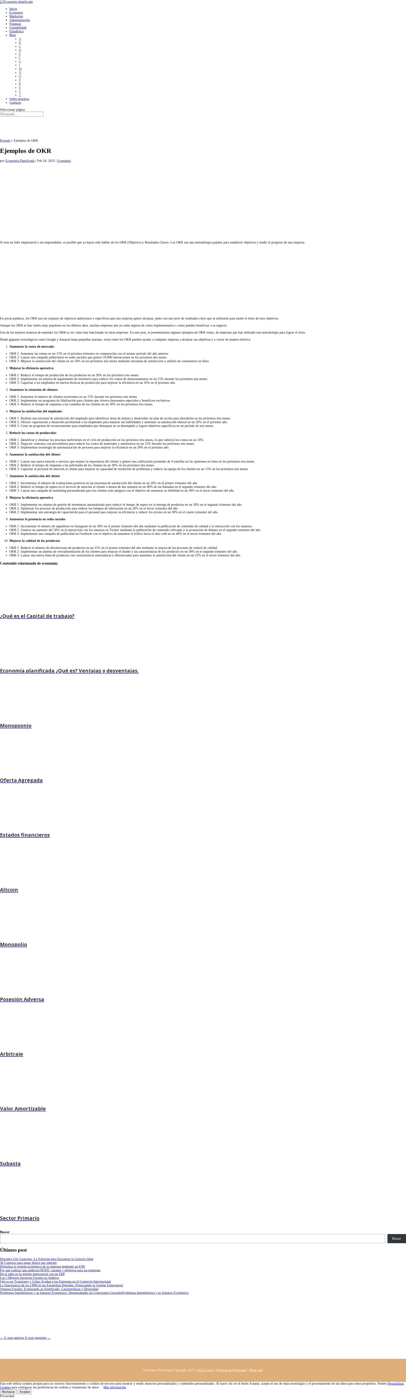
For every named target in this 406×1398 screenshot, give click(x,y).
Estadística (16, 31)
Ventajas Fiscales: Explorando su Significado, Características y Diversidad (49, 1289)
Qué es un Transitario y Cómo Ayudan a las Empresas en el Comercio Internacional (55, 1281)
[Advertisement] (141, 204)
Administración (19, 20)
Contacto (15, 102)
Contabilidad (17, 27)
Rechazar (8, 1392)
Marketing (16, 16)
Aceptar (25, 1392)
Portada (5, 140)
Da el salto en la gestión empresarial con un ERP (32, 1274)
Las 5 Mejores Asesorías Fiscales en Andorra (29, 1278)
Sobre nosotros (19, 99)
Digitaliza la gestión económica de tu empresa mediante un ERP (42, 1266)
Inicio (13, 9)
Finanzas (15, 24)
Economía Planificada (20, 161)
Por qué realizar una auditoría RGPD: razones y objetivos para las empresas (50, 1270)
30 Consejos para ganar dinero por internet (28, 1263)
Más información (114, 1387)
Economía (16, 12)
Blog (12, 35)
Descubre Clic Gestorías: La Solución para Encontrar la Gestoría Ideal (46, 1259)
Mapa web (256, 1370)
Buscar (5, 1232)
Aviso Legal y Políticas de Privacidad (221, 1370)
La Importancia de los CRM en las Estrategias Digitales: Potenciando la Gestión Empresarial (61, 1285)
